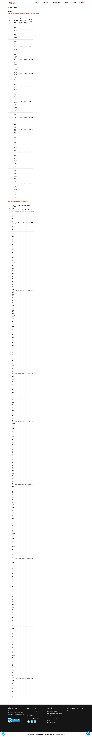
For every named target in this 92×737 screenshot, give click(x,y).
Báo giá (10, 11)
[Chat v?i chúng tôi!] (88, 733)
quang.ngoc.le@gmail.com (33, 718)
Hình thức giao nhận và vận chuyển (54, 713)
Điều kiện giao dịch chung (52, 711)
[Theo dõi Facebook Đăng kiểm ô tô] (28, 721)
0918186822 (30, 715)
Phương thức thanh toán (52, 718)
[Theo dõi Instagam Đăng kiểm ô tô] (35, 721)
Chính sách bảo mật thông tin (53, 715)
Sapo (63, 734)
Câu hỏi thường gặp (51, 722)
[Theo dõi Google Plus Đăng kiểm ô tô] (32, 721)
